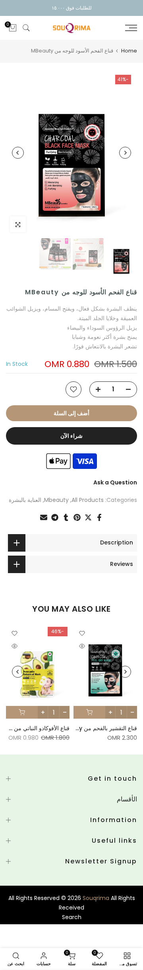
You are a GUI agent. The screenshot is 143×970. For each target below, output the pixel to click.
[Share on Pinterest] (77, 517)
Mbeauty (56, 500)
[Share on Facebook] (99, 517)
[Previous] (125, 153)
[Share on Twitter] (88, 517)
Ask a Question (115, 482)
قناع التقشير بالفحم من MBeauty (97, 728)
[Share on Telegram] (54, 517)
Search (71, 917)
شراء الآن (71, 436)
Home (129, 50)
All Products (88, 500)
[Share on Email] (43, 517)
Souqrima (96, 898)
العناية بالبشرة (25, 500)
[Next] (18, 153)
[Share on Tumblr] (66, 517)
